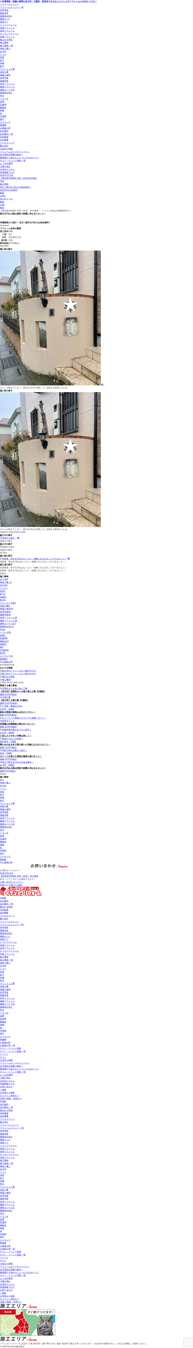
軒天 (2, 66)
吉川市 (3, 51)
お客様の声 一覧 (7, 1045)
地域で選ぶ (5, 48)
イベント (4, 1054)
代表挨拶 (4, 137)
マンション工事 (7, 69)
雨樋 (2, 110)
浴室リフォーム (7, 31)
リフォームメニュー (9, 4)
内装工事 (4, 72)
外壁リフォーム (7, 84)
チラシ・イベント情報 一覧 (13, 160)
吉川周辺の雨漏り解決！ (11, 155)
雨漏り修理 (5, 75)
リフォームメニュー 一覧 (12, 7)
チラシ (3, 1057)
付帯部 (3, 116)
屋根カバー (5, 19)
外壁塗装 (4, 10)
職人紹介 (4, 146)
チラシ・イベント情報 (10, 1048)
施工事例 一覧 (6, 46)
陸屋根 (3, 125)
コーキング (5, 122)
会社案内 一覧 (6, 134)
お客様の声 (5, 128)
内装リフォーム (7, 37)
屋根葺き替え (6, 16)
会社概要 (4, 140)
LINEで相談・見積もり (11, 1098)
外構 (2, 63)
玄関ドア (4, 22)
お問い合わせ (6, 1087)
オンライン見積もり (9, 1096)
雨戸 (2, 119)
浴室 (2, 57)
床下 (2, 60)
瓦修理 (3, 104)
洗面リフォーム (7, 28)
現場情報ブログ (7, 172)
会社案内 (4, 131)
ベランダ (4, 99)
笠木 (2, 96)
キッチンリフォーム (9, 34)
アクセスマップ (7, 143)
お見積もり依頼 (7, 1092)
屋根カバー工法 (7, 90)
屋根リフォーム (7, 87)
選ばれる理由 (6, 40)
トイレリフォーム (8, 25)
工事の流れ (5, 166)
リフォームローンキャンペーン (14, 152)
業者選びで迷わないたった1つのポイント (19, 158)
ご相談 (3, 1090)
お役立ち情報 (6, 149)
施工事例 (4, 42)
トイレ (3, 54)
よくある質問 (6, 163)
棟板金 (3, 107)
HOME (3, 898)
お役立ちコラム (7, 169)
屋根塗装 (4, 13)
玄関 (2, 101)
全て (4, 579)
